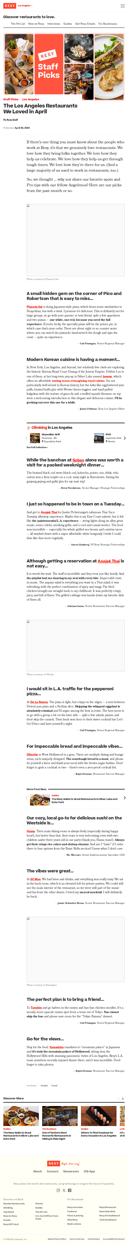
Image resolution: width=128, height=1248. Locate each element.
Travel (54, 1086)
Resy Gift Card (11, 1224)
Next (124, 438)
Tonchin (36, 1007)
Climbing (39, 427)
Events (7, 1220)
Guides (68, 23)
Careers (52, 1172)
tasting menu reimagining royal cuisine (78, 381)
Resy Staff (12, 119)
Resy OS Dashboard (109, 1215)
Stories (39, 1203)
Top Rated (8, 1212)
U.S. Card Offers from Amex (46, 1217)
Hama (31, 831)
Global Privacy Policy (57, 1239)
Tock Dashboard (107, 1219)
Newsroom (71, 1172)
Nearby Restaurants (14, 1203)
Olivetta (32, 754)
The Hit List (18, 23)
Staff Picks (10, 99)
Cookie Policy (94, 1239)
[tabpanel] (22, 1123)
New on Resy (36, 23)
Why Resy (72, 1219)
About (37, 1172)
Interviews (54, 23)
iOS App (89, 1172)
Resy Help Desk (107, 1211)
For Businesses (107, 23)
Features (72, 1211)
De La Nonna (39, 702)
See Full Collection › (37, 447)
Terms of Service (77, 1239)
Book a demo (74, 1224)
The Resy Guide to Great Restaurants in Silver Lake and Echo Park (85, 800)
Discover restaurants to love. (29, 17)
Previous (26, 438)
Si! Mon (35, 879)
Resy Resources (107, 1207)
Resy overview (75, 1207)
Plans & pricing (75, 1215)
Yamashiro (56, 1047)
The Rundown (49, 1129)
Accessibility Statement (114, 1239)
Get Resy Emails (85, 23)
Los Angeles (30, 99)
